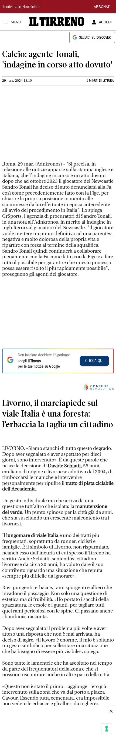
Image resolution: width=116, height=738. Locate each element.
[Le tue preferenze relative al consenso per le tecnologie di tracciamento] (106, 728)
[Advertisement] (42, 125)
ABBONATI (102, 7)
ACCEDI (105, 22)
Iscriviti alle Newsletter (21, 7)
